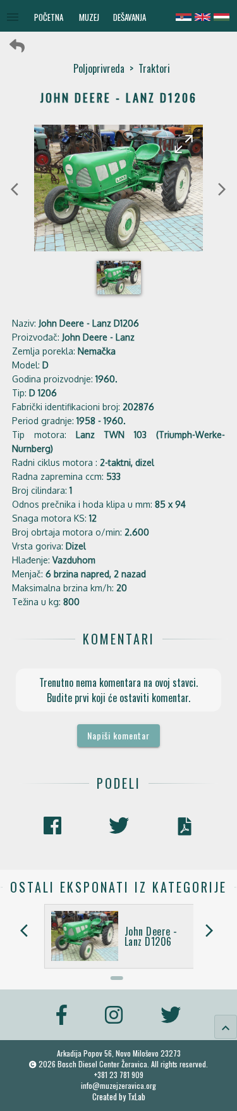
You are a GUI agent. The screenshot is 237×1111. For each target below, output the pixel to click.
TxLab (136, 1097)
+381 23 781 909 (118, 1074)
